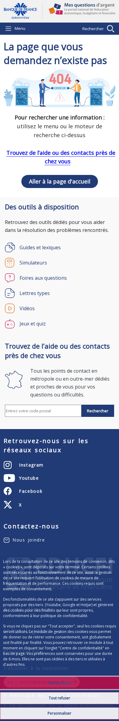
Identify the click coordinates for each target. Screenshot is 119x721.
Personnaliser (59, 713)
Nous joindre (29, 540)
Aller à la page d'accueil (23, 11)
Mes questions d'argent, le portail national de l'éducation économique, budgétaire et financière (79, 11)
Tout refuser (59, 698)
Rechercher (93, 28)
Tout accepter (60, 682)
